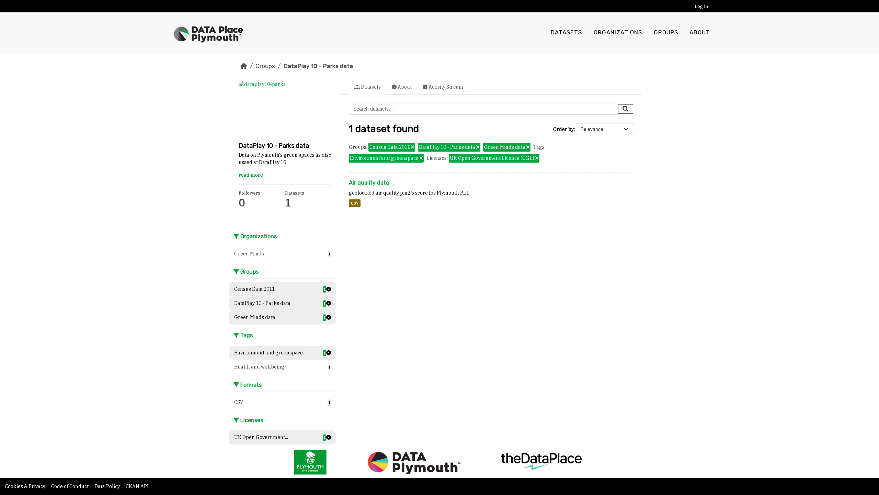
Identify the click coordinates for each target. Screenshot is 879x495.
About (699, 32)
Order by (563, 129)
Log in (701, 6)
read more (251, 175)
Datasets (566, 32)
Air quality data (369, 182)
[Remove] (412, 147)
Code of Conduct (70, 486)
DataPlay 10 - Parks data (318, 66)
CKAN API (137, 486)
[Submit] (625, 109)
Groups (666, 32)
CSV (354, 203)
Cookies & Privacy (25, 486)
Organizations (618, 32)
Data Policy (107, 486)
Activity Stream (445, 87)
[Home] (243, 66)
